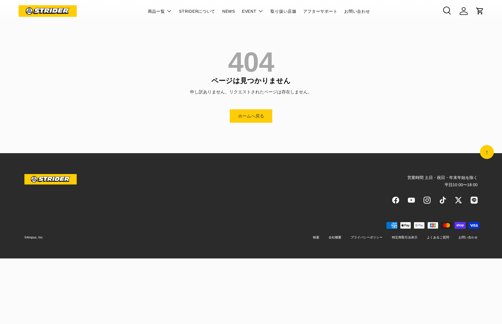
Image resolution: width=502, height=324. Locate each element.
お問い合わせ (357, 11)
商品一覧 (156, 11)
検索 (316, 237)
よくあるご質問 (438, 237)
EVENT (249, 11)
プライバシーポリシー (367, 237)
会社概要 (335, 237)
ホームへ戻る (251, 116)
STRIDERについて (197, 11)
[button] (480, 11)
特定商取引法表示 (404, 237)
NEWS (228, 11)
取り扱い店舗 (283, 11)
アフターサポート (320, 11)
